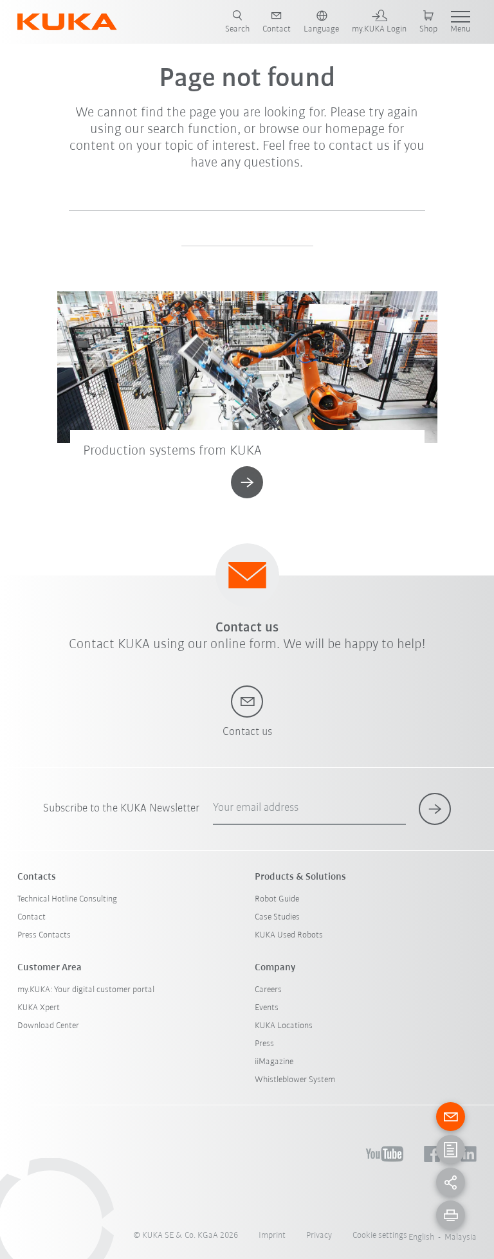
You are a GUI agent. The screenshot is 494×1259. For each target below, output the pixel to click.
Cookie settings (379, 1235)
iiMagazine (274, 1062)
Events (267, 1008)
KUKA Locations (284, 1026)
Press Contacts (44, 935)
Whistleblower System (295, 1080)
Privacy (319, 1235)
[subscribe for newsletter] (435, 809)
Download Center (48, 1026)
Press (264, 1044)
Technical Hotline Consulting (67, 899)
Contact (31, 917)
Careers (268, 990)
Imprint (272, 1235)
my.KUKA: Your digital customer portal (85, 990)
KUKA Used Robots (289, 935)
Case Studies (277, 917)
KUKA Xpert (38, 1008)
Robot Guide (277, 899)
